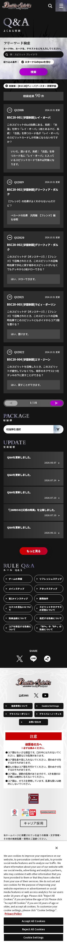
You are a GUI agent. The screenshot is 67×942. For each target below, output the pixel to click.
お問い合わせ (35, 721)
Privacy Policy (13, 913)
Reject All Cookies (33, 929)
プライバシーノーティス (50, 713)
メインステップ (16, 588)
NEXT (56, 403)
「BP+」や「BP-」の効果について (50, 628)
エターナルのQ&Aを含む (37, 62)
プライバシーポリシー (19, 713)
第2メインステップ (18, 598)
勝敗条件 (43, 598)
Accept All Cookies (33, 921)
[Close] (56, 848)
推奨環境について (19, 705)
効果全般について (18, 618)
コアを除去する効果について (20, 628)
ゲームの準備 (15, 578)
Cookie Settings (50, 705)
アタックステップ (48, 588)
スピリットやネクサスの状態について (50, 608)
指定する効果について (50, 618)
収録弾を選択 (13, 429)
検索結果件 (33, 95)
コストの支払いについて (20, 608)
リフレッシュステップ (50, 578)
